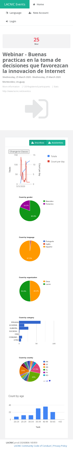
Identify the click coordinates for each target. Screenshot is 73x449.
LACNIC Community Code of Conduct (32, 445)
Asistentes (57, 142)
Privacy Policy (60, 445)
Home (40, 4)
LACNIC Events (14, 4)
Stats (56, 86)
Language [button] (15, 12)
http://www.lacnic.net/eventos (17, 91)
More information (11, 86)
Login (12, 21)
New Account (40, 12)
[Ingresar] (36, 108)
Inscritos (39, 142)
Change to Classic (19, 151)
